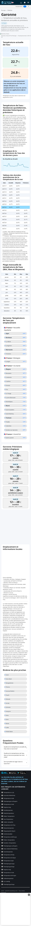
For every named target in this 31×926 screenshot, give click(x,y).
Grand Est (17, 434)
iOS (22, 90)
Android (6, 92)
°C (24, 6)
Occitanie (16, 366)
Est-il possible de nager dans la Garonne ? (13, 762)
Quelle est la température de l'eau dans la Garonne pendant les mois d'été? (14, 755)
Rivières (10, 10)
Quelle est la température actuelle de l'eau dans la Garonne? (15, 748)
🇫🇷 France (8, 328)
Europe (3, 10)
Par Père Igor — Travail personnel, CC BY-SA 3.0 (16, 36)
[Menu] (28, 2)
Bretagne (16, 358)
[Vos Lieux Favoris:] (24, 2)
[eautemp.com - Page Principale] (7, 2)
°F (28, 6)
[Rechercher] (21, 2)
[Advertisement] (15, 527)
